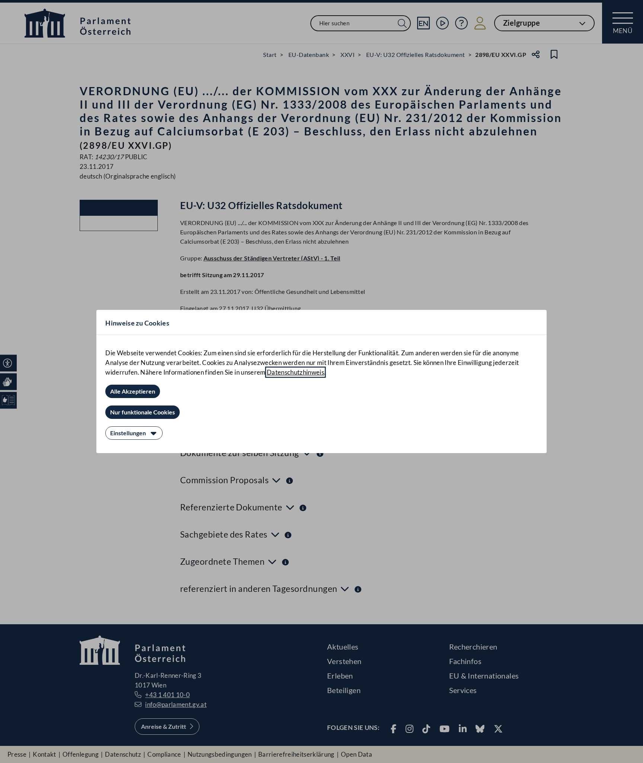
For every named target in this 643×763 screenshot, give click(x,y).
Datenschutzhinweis (295, 372)
